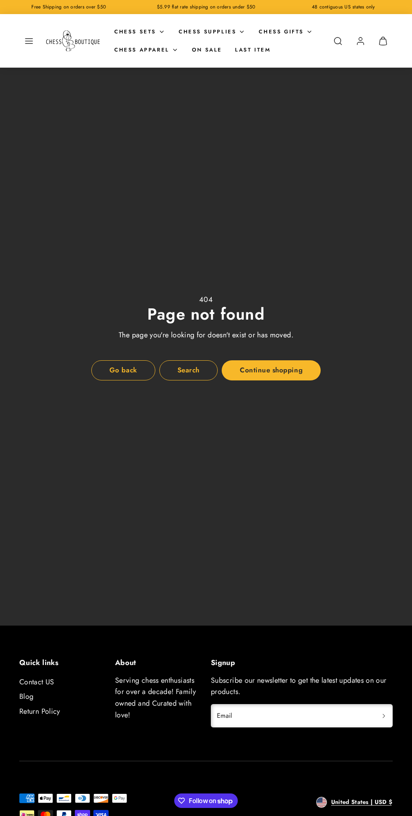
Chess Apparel (141, 50)
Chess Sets (135, 31)
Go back (123, 370)
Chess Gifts (281, 31)
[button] (29, 41)
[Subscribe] (384, 715)
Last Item (252, 50)
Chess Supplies (207, 31)
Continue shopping (271, 370)
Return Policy (39, 711)
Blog (26, 696)
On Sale (207, 50)
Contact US (36, 682)
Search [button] (188, 370)
